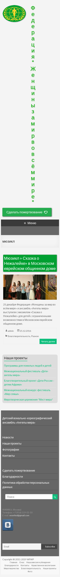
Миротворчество (11, 568)
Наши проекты (11, 443)
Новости (8, 437)
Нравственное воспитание (43, 565)
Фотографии (10, 449)
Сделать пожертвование (24, 212)
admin (11, 330)
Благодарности (12, 476)
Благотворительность (19, 336)
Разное (35, 336)
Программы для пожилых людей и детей (27, 365)
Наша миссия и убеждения (38, 562)
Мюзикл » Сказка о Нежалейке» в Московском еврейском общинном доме (30, 263)
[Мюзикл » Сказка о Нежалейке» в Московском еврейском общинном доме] (30, 276)
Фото (30, 571)
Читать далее (48, 341)
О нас (21, 562)
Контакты (8, 455)
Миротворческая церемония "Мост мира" (28, 399)
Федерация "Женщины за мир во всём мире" (33, 105)
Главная (13, 562)
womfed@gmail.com (19, 515)
